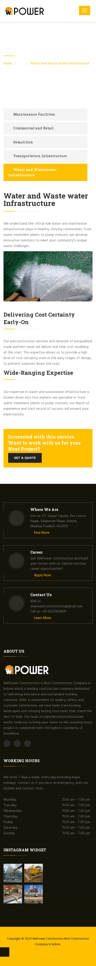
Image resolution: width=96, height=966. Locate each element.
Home (7, 63)
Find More (41, 533)
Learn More (42, 618)
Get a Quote (25, 458)
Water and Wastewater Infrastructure (32, 172)
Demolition (23, 142)
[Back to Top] (4, 952)
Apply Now (42, 575)
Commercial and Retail (33, 128)
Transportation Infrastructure (40, 155)
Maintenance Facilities (34, 114)
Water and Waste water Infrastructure (59, 63)
